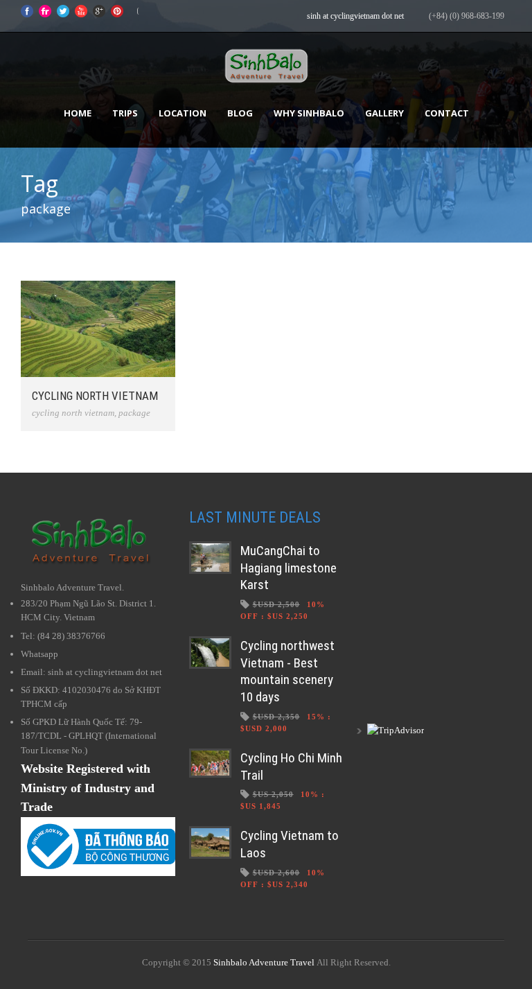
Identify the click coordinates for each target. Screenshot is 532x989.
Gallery (384, 113)
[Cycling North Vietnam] (98, 329)
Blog (240, 113)
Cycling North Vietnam (95, 396)
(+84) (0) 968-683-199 (466, 16)
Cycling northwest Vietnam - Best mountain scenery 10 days (287, 671)
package (134, 413)
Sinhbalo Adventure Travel (263, 962)
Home (77, 113)
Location (182, 113)
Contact (447, 113)
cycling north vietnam (73, 413)
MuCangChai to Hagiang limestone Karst (288, 568)
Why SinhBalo (309, 113)
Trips (125, 113)
